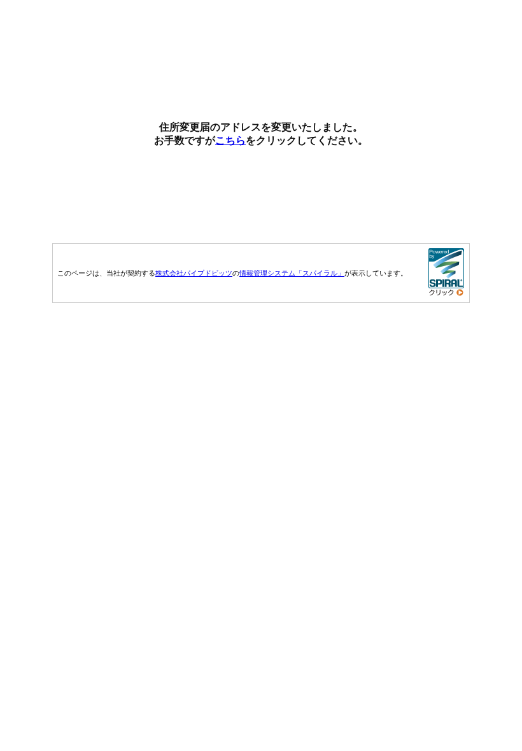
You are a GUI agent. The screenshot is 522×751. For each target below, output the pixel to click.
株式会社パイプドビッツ (193, 273)
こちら (230, 140)
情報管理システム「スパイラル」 (291, 273)
